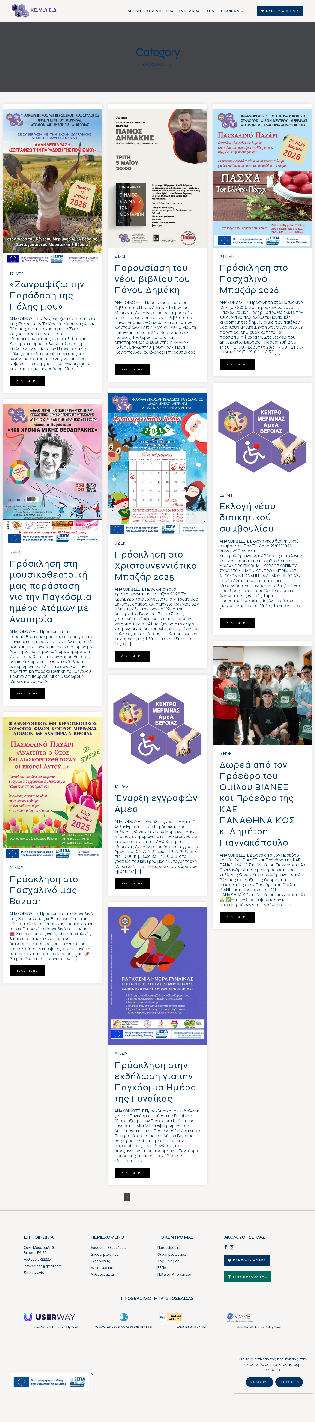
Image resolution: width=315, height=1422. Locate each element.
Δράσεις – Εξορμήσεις (109, 1247)
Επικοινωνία (34, 1272)
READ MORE (27, 380)
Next (180, 1197)
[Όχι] (309, 1352)
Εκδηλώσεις (100, 1261)
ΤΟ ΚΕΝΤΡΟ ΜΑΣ (159, 11)
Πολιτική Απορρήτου (174, 1274)
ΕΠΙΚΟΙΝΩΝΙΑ (231, 11)
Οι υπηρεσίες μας (172, 1254)
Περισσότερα (289, 1382)
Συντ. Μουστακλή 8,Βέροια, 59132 (39, 1250)
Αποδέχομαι (259, 1382)
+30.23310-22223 (37, 1259)
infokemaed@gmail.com (43, 1266)
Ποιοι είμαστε (169, 1247)
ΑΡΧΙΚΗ (134, 11)
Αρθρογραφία (102, 1274)
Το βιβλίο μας (168, 1261)
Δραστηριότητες (104, 1254)
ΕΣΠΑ (209, 11)
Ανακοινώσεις (102, 1267)
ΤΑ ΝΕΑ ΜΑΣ (189, 11)
